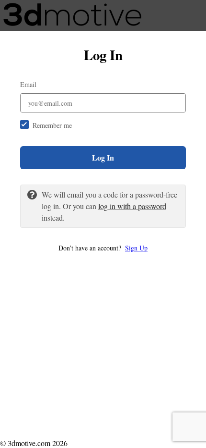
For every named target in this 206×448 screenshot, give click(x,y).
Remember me (52, 125)
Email (28, 84)
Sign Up (136, 247)
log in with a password (132, 206)
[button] (103, 247)
